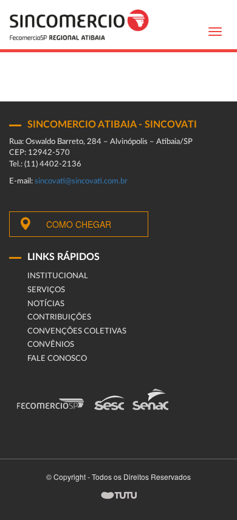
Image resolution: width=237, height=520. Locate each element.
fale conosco (57, 359)
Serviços (46, 290)
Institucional (57, 276)
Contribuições (59, 317)
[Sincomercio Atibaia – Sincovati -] (79, 24)
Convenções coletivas (76, 331)
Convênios (50, 345)
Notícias (45, 304)
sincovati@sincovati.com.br (81, 181)
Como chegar (78, 224)
